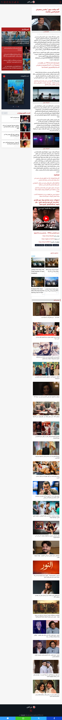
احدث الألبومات (25, 76)
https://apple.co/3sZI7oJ (48, 239)
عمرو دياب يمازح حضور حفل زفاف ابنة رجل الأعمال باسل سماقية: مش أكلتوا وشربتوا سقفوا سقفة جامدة (47, 189)
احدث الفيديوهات (17, 113)
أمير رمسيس (55, 245)
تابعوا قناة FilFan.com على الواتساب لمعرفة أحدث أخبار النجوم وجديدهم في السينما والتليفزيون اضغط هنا (47, 65)
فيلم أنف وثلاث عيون (40, 245)
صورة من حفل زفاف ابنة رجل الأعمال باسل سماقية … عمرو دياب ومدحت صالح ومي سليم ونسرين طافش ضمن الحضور (46, 82)
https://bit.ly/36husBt (48, 236)
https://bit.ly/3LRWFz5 (45, 242)
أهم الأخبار (25, 29)
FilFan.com (40, 715)
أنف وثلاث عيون (48, 245)
